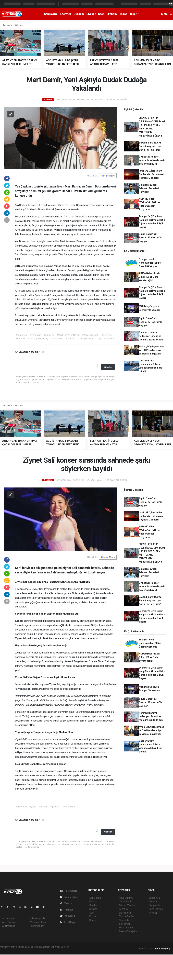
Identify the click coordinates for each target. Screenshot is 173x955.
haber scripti (103, 947)
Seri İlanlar (124, 924)
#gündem (48, 335)
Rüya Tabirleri (156, 909)
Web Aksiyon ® (162, 948)
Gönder (108, 367)
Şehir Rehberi (126, 927)
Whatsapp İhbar (38, 922)
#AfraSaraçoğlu (90, 335)
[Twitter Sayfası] (8, 906)
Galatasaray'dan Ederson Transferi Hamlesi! (149, 188)
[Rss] (33, 906)
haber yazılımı (76, 947)
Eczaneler (124, 909)
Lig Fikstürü (125, 912)
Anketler (153, 901)
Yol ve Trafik (125, 901)
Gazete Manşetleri (128, 931)
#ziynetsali (21, 806)
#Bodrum (20, 338)
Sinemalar (124, 920)
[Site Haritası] (38, 906)
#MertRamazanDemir (68, 335)
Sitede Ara (154, 897)
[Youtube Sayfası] (21, 906)
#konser (43, 806)
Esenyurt (65, 14)
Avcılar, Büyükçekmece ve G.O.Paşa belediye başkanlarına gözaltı (151, 350)
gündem (80, 290)
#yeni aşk (107, 335)
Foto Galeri (70, 891)
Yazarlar (68, 903)
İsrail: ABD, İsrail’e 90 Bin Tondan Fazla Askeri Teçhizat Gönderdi (152, 174)
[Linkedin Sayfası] (26, 906)
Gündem (79, 14)
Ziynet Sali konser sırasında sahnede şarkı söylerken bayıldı (152, 160)
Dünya (123, 14)
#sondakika (21, 335)
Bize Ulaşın (70, 922)
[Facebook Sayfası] (3, 906)
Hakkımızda (8, 918)
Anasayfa (7, 25)
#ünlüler (70, 338)
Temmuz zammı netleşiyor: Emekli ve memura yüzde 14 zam (151, 336)
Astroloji (153, 912)
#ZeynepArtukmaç (38, 338)
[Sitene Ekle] (45, 906)
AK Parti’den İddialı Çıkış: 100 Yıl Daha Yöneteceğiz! (149, 277)
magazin (48, 234)
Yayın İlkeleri (8, 922)
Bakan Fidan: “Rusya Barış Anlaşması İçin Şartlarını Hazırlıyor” (150, 146)
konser (95, 589)
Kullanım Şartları (38, 918)
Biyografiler (155, 905)
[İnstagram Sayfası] (15, 906)
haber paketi (90, 947)
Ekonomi (112, 14)
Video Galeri (71, 897)
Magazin (20, 216)
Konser (32, 581)
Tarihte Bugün (126, 916)
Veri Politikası (8, 926)
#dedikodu (109, 338)
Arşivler (68, 909)
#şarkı (32, 806)
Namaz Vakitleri (127, 905)
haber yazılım (118, 947)
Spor (101, 14)
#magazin (35, 335)
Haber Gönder (37, 926)
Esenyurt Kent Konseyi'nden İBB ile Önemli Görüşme (150, 263)
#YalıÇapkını (57, 338)
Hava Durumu (126, 897)
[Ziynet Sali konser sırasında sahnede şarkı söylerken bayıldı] (60, 519)
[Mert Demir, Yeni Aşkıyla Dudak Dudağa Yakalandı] (60, 138)
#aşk (98, 338)
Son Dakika (51, 14)
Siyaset (90, 14)
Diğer (133, 14)
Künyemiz (69, 916)
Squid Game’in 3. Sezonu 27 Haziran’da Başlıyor (150, 237)
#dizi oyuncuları (85, 338)
